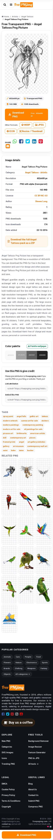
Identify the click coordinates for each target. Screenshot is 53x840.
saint (5, 450)
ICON (12, 131)
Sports (45, 663)
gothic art (34, 416)
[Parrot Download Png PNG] (9, 530)
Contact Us (33, 795)
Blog (30, 784)
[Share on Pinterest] (41, 142)
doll (4, 438)
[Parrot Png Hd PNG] (9, 501)
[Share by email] (8, 147)
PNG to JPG (33, 758)
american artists (37, 433)
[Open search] (5, 5)
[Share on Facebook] (21, 142)
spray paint (8, 416)
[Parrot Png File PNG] (43, 589)
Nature (18, 663)
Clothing (18, 668)
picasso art (8, 433)
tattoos (45, 416)
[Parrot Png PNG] (43, 501)
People (28, 657)
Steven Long (41, 201)
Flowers (7, 663)
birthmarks (22, 433)
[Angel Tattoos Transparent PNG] (43, 472)
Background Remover (38, 741)
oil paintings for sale (33, 429)
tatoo (21, 450)
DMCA (4, 784)
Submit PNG (33, 801)
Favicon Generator (37, 752)
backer (30, 450)
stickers (45, 421)
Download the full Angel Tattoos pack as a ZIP (23, 241)
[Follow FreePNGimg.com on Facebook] (3, 714)
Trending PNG (8, 764)
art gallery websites (36, 442)
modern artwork (10, 421)
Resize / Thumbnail (31, 131)
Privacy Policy (8, 795)
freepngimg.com (40, 821)
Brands (7, 668)
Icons (4, 758)
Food (38, 657)
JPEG (40, 125)
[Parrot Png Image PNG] (43, 530)
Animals (7, 657)
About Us (32, 789)
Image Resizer (35, 747)
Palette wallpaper (38, 346)
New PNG (6, 741)
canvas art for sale (29, 421)
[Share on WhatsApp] (15, 142)
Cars (18, 657)
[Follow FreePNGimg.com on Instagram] (16, 714)
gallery (6, 446)
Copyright (6, 807)
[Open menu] (11, 5)
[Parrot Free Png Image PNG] (26, 501)
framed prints (9, 442)
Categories (7, 747)
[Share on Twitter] (28, 142)
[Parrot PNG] (26, 560)
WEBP (26, 125)
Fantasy (44, 668)
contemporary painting (32, 425)
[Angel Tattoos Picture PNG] (9, 472)
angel (21, 442)
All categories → (22, 674)
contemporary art (18, 438)
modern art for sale (11, 429)
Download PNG (27, 114)
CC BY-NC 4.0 (41, 196)
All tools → (33, 764)
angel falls (21, 416)
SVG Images (7, 752)
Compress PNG (35, 807)
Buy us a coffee (21, 722)
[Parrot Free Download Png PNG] (43, 560)
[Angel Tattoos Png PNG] (26, 472)
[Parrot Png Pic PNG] (9, 589)
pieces (32, 438)
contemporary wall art (37, 446)
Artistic (43, 172)
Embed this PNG (12, 395)
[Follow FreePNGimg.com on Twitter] (7, 714)
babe (13, 450)
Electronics (32, 663)
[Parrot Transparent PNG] (26, 589)
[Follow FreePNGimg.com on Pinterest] (12, 714)
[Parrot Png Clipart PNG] (9, 560)
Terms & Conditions (11, 801)
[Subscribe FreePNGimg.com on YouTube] (21, 714)
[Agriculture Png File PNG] (9, 618)
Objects (7, 674)
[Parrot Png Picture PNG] (26, 530)
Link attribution (11, 384)
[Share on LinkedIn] (34, 142)
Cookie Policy (8, 789)
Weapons (31, 668)
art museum (18, 446)
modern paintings (11, 425)
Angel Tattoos (32, 172)
